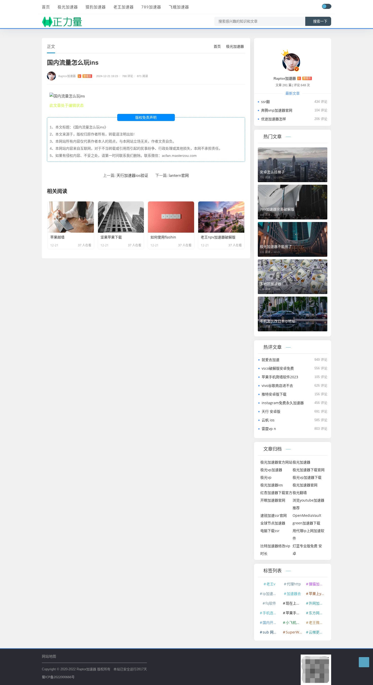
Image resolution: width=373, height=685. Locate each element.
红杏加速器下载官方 (276, 492)
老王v (270, 583)
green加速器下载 (306, 523)
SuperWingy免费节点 (294, 632)
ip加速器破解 (271, 593)
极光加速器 (68, 6)
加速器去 (294, 593)
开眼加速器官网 (272, 500)
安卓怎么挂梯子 (272, 171)
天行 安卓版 (271, 411)
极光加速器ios (271, 485)
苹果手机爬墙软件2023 (280, 376)
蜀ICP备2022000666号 (58, 677)
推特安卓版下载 (274, 394)
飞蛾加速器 (179, 6)
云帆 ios (268, 420)
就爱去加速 (270, 359)
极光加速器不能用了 (276, 246)
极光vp (266, 477)
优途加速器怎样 (273, 118)
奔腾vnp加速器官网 (276, 110)
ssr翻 (265, 101)
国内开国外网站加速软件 (271, 622)
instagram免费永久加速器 (283, 402)
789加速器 (151, 6)
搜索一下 (320, 21)
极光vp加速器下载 (307, 477)
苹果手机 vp (294, 612)
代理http (294, 583)
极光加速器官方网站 (276, 462)
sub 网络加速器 (271, 632)
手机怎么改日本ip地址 (277, 321)
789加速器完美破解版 (277, 209)
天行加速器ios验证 (132, 175)
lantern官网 (179, 175)
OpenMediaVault (307, 515)
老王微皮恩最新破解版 (318, 622)
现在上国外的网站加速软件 (294, 603)
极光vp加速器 (271, 469)
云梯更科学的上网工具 (318, 632)
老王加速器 (123, 6)
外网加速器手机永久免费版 (318, 603)
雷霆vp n (269, 428)
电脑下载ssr (270, 530)
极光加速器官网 (305, 485)
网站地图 (49, 656)
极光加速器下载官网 (309, 469)
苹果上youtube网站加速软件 (318, 593)
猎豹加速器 (96, 6)
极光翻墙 (300, 492)
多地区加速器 (270, 283)
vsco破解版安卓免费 (278, 368)
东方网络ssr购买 (318, 612)
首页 (46, 6)
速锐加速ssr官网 (273, 515)
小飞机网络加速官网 (294, 622)
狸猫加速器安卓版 (318, 583)
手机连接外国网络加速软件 (271, 612)
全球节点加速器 (272, 523)
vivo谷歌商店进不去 (277, 385)
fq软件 (270, 603)
